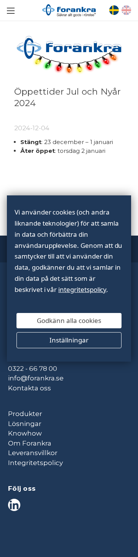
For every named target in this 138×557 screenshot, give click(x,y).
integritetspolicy (82, 289)
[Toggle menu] (10, 10)
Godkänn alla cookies (69, 320)
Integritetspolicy (35, 463)
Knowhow (25, 433)
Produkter (25, 414)
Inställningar (69, 340)
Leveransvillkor (33, 453)
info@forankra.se (36, 378)
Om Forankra (29, 443)
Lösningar (24, 424)
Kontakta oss (29, 388)
